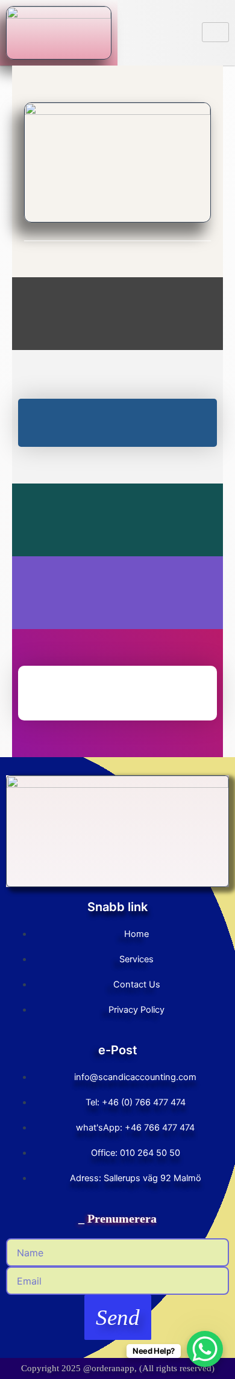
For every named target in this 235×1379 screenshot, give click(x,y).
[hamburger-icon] (215, 32)
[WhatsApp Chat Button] (205, 1349)
